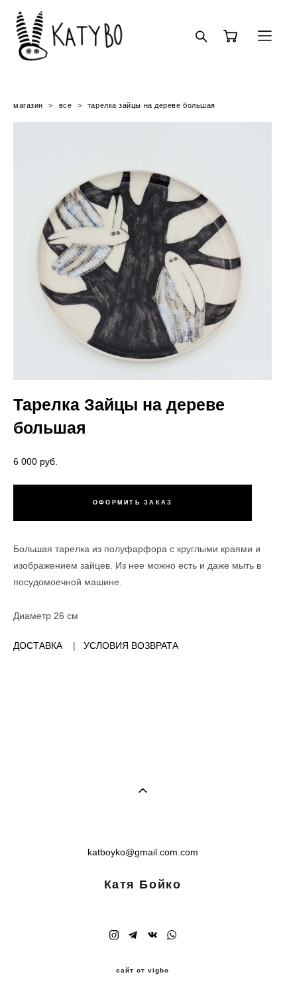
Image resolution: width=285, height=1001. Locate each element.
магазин (28, 105)
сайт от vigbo (142, 970)
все (65, 105)
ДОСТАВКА (37, 645)
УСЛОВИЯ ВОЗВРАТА (131, 645)
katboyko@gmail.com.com (142, 852)
